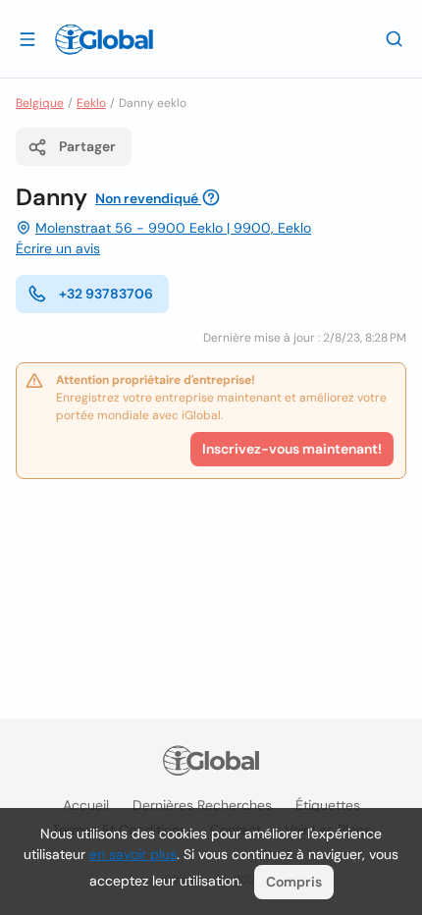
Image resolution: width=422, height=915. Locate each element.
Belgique (40, 103)
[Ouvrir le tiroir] (27, 38)
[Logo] (104, 39)
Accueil (86, 805)
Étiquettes (327, 805)
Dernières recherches (202, 805)
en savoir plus (133, 854)
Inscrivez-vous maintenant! (292, 449)
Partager (87, 146)
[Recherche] (394, 38)
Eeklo (91, 103)
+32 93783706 (106, 293)
